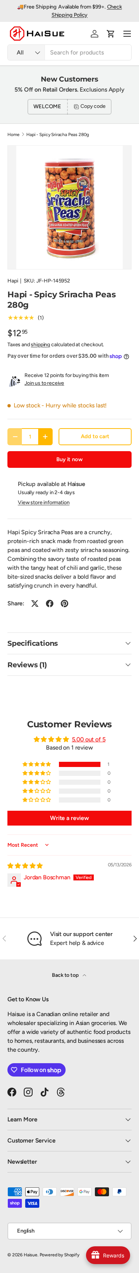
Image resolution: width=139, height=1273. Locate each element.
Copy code (93, 106)
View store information (43, 502)
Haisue (30, 1254)
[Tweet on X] (34, 603)
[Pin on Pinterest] (64, 603)
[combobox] (69, 52)
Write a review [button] (69, 817)
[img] (25, 865)
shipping (40, 344)
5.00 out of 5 (89, 739)
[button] (111, 34)
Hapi (12, 281)
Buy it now (69, 459)
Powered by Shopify (59, 1254)
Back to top (65, 975)
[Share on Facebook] (49, 603)
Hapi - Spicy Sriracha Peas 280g (57, 134)
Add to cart (95, 436)
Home (13, 134)
